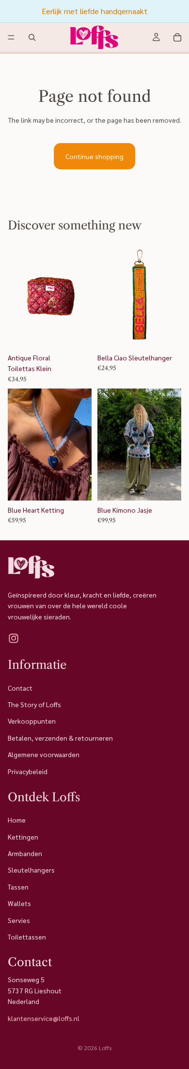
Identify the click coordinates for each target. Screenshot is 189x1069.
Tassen (18, 886)
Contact (20, 687)
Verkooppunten (32, 721)
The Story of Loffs (34, 704)
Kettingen (23, 836)
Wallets (19, 903)
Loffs (105, 1048)
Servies (19, 920)
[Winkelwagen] (177, 37)
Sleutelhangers (31, 870)
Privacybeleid (27, 771)
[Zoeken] (32, 37)
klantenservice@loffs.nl (43, 1018)
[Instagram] (13, 638)
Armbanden (25, 853)
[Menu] (11, 37)
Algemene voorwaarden (43, 754)
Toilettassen (27, 936)
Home (17, 820)
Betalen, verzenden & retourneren (60, 737)
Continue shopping (94, 156)
